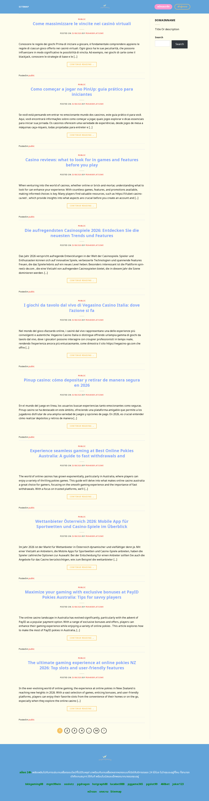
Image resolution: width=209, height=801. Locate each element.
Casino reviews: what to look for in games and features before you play (81, 162)
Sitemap (24, 6)
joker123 (178, 784)
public (82, 19)
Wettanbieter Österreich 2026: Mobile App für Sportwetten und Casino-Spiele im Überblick (82, 524)
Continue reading (82, 64)
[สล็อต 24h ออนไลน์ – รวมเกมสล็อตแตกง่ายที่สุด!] (104, 7)
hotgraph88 (99, 784)
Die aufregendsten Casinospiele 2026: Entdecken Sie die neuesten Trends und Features (82, 233)
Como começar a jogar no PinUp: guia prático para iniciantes (82, 92)
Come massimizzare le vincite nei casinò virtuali (82, 24)
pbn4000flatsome (95, 33)
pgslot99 (151, 784)
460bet (165, 784)
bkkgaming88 (34, 784)
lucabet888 (117, 784)
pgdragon (83, 784)
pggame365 (135, 784)
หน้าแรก (92, 792)
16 (96, 730)
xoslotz (69, 784)
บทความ (103, 792)
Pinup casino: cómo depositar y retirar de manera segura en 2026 (82, 383)
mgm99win (53, 784)
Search (159, 37)
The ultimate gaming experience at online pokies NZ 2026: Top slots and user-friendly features (82, 665)
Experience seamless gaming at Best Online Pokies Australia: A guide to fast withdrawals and (82, 453)
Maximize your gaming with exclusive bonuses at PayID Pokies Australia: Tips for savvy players (82, 595)
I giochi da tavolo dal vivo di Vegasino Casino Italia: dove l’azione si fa (82, 308)
